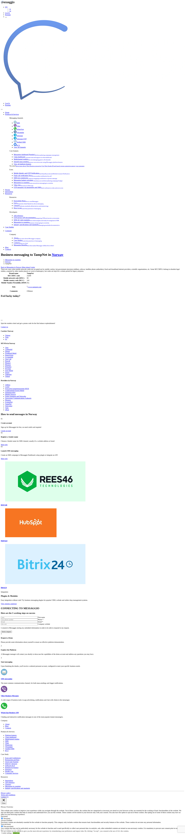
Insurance (8, 769)
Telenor (7, 335)
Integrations (9, 192)
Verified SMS (21, 142)
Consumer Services (11, 773)
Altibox (7, 385)
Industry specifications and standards (37, 225)
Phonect (8, 363)
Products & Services (12, 114)
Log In (7, 13)
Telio (7, 408)
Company (8, 231)
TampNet (8, 404)
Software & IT (10, 766)
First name (41, 617)
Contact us (4, 327)
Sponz (7, 372)
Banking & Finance (11, 767)
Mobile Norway (10, 394)
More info (4, 445)
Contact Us (4, 797)
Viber (18, 126)
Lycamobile (9, 357)
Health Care (9, 771)
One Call (8, 359)
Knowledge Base (26, 201)
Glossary (31, 205)
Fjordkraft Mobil (10, 353)
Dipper (7, 351)
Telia (6, 337)
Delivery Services (11, 764)
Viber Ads (23, 185)
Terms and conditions (8, 795)
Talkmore (8, 374)
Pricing (7, 190)
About (27, 238)
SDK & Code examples (36, 220)
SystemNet (9, 402)
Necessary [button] (4, 816)
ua (10, 11)
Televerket (8, 406)
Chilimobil (8, 349)
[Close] (2, 109)
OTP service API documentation (36, 218)
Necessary (6, 818)
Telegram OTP (21, 139)
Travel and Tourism (11, 762)
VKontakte (20, 132)
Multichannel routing (32, 159)
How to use (27, 208)
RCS (18, 145)
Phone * (40, 619)
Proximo (8, 369)
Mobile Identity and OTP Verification (42, 173)
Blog (6, 247)
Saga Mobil (9, 371)
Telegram (19, 136)
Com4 (7, 387)
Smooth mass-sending (38, 162)
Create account (6, 431)
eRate (7, 410)
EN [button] (6, 7)
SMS (18, 123)
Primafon (8, 367)
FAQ (28, 203)
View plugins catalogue (9, 604)
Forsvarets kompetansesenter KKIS (17, 389)
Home (7, 112)
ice (6, 339)
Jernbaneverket (10, 392)
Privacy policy (6, 793)
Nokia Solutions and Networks (15, 396)
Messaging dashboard (36, 154)
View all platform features (22, 164)
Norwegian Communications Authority (18, 398)
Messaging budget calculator (38, 180)
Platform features (11, 735)
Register (8, 15)
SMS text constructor (35, 178)
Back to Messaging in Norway (11, 267)
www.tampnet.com (34, 287)
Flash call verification (33, 175)
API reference (18, 216)
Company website (44, 624)
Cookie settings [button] (6, 833)
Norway (57, 255)
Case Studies (9, 227)
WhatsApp (20, 129)
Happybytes (9, 355)
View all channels (20, 147)
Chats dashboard (33, 157)
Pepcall (7, 361)
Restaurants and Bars (12, 760)
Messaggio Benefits (34, 245)
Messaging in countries (33, 183)
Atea (6, 347)
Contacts (21, 243)
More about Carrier (28, 267)
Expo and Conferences (13, 758)
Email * (40, 622)
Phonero (8, 365)
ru (10, 9)
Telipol (7, 376)
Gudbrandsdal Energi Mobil (14, 390)
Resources (8, 194)
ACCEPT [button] (16, 833)
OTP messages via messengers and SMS (38, 187)
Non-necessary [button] (6, 824)
